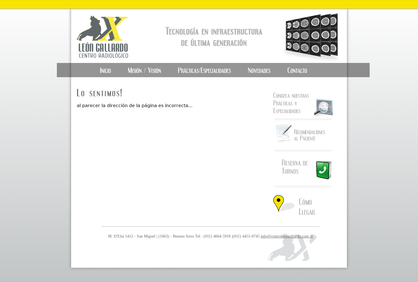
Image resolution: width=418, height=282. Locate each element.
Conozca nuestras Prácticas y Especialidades (291, 103)
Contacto (297, 70)
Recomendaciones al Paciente (309, 134)
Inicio (105, 70)
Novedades (259, 70)
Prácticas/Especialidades (204, 70)
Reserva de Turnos (295, 166)
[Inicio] (107, 36)
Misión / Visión (144, 70)
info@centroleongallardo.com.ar (287, 236)
